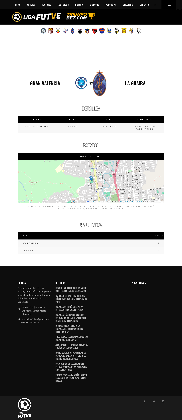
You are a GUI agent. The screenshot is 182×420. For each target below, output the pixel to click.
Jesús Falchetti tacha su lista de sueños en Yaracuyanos (71, 346)
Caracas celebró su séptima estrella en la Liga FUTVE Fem (69, 308)
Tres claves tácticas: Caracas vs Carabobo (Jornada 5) (71, 338)
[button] (91, 178)
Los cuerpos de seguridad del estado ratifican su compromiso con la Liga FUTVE (71, 366)
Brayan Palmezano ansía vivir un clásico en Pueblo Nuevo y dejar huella (71, 377)
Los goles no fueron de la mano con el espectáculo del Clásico (70, 289)
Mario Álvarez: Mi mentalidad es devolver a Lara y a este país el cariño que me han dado (70, 355)
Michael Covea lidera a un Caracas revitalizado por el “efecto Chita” (69, 328)
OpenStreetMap (131, 201)
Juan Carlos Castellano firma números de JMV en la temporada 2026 (71, 299)
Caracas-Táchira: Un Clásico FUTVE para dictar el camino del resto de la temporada (70, 317)
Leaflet (95, 201)
